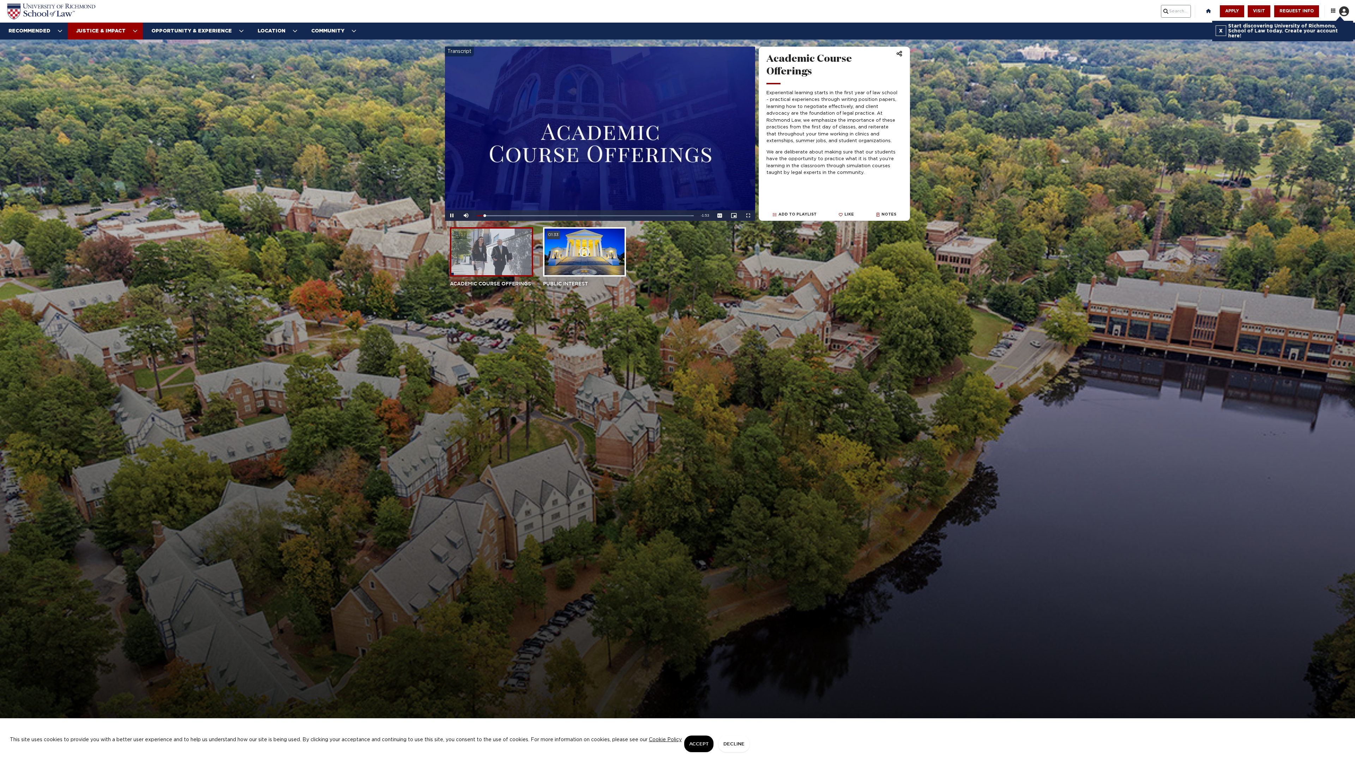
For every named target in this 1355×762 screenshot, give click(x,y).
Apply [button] (1232, 11)
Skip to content (677, 5)
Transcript (459, 51)
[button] (1208, 11)
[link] (56, 12)
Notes (888, 214)
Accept (699, 743)
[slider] (585, 215)
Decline (734, 743)
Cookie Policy (665, 740)
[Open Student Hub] (1339, 11)
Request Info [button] (1296, 11)
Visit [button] (1259, 11)
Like (849, 214)
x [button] (1220, 31)
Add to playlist (797, 214)
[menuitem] (34, 31)
